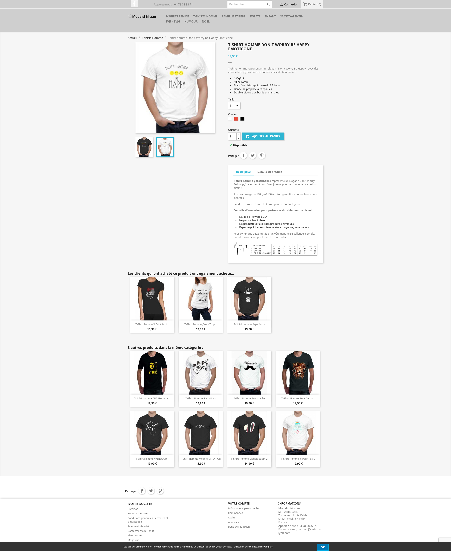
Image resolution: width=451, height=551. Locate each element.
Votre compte (239, 503)
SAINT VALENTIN (291, 16)
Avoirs (231, 517)
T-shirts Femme (177, 16)
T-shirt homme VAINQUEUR (152, 458)
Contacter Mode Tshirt (141, 531)
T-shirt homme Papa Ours (249, 324)
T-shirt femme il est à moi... (152, 324)
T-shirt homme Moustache (249, 398)
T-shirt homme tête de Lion (297, 398)
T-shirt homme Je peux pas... (298, 458)
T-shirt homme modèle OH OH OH (200, 458)
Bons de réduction (239, 526)
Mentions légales (138, 513)
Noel (206, 21)
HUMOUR (191, 21)
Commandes (235, 513)
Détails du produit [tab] (269, 172)
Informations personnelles (244, 508)
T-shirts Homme (205, 16)
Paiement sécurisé (138, 526)
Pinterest (261, 155)
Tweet (252, 155)
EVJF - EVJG (173, 21)
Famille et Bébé (233, 16)
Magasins (133, 540)
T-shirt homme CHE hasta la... (152, 398)
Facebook (134, 3)
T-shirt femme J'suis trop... (200, 324)
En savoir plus (265, 546)
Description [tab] (244, 172)
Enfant (270, 16)
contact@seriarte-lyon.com (299, 531)
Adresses (233, 522)
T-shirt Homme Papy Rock (201, 398)
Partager (243, 155)
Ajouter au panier (263, 136)
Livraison (133, 509)
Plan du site (135, 535)
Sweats (255, 16)
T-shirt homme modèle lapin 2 (249, 458)
